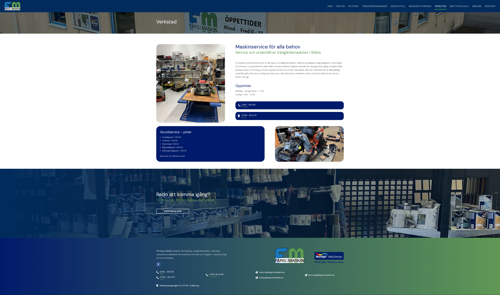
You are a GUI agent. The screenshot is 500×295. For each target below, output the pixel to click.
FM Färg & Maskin (164, 251)
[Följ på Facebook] (158, 264)
